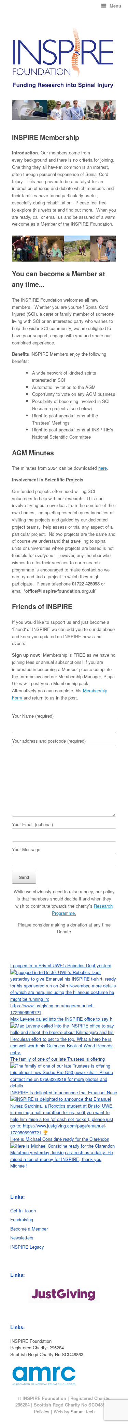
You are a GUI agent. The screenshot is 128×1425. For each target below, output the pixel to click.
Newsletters (21, 1237)
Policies (41, 1411)
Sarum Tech (83, 1411)
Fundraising (21, 1219)
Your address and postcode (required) (49, 740)
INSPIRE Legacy (27, 1247)
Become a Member (29, 1228)
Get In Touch (23, 1210)
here (102, 468)
